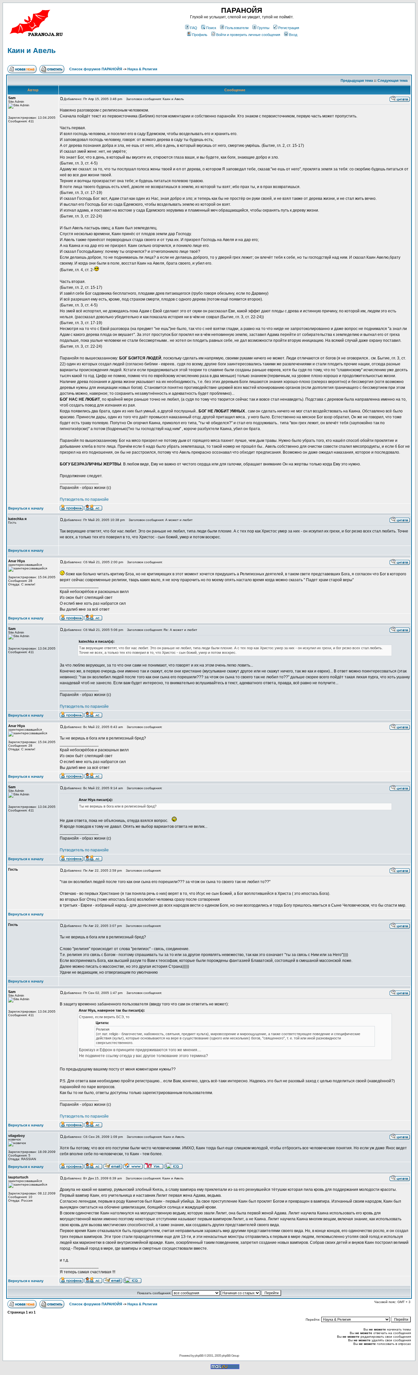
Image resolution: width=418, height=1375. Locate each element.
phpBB (199, 1355)
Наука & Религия (142, 69)
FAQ (193, 28)
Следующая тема (393, 80)
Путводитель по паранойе (84, 499)
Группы (263, 28)
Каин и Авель (32, 50)
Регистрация (288, 28)
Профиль (199, 35)
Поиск (211, 28)
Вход (293, 35)
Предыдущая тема (357, 80)
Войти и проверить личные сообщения (248, 35)
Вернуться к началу (25, 508)
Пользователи (237, 28)
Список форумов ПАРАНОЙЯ (95, 69)
